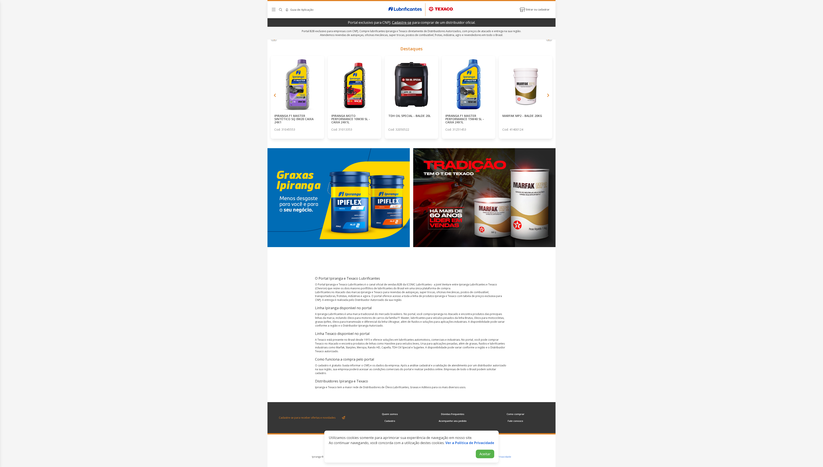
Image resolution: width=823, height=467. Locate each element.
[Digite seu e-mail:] (309, 418)
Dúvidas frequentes (452, 414)
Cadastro (389, 420)
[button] (275, 95)
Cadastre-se (401, 22)
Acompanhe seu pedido (453, 420)
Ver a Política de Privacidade (469, 442)
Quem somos (390, 414)
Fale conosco (515, 420)
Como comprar (515, 414)
